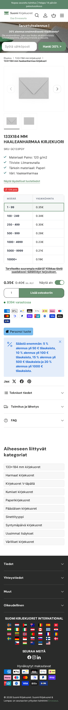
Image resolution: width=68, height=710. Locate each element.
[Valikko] (62, 15)
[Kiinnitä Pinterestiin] (29, 381)
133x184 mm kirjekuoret (28, 58)
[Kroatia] (56, 629)
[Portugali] (33, 634)
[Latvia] (9, 634)
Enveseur (53, 700)
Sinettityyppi (15, 517)
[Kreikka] (48, 629)
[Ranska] (48, 634)
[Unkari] (25, 643)
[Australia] (33, 625)
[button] (53, 15)
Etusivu (8, 58)
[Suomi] (48, 638)
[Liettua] (17, 634)
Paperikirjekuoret (18, 500)
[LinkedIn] (39, 658)
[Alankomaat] (17, 625)
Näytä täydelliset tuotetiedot (22, 181)
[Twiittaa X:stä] (14, 381)
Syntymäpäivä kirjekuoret (24, 525)
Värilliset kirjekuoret (20, 542)
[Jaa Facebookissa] (22, 381)
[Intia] (9, 629)
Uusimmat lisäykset (19, 533)
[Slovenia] (40, 638)
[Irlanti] (17, 629)
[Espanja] (48, 625)
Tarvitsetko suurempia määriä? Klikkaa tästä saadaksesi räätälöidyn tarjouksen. (34, 270)
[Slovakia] (33, 638)
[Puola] (40, 634)
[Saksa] (17, 638)
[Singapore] (25, 638)
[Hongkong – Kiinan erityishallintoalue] (56, 625)
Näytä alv (46, 282)
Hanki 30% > (52, 46)
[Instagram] (34, 658)
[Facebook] (29, 658)
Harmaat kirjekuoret (20, 475)
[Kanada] (40, 629)
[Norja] (25, 634)
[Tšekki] (17, 643)
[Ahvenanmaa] (9, 625)
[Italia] (25, 629)
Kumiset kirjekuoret (19, 492)
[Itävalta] (33, 629)
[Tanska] (56, 638)
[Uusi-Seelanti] (33, 643)
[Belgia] (40, 625)
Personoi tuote (20, 331)
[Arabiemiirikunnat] (25, 625)
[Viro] (40, 643)
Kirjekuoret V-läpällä (20, 483)
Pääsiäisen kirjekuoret (21, 508)
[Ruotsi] (9, 638)
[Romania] (56, 634)
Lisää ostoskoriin (41, 292)
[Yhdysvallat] (48, 643)
